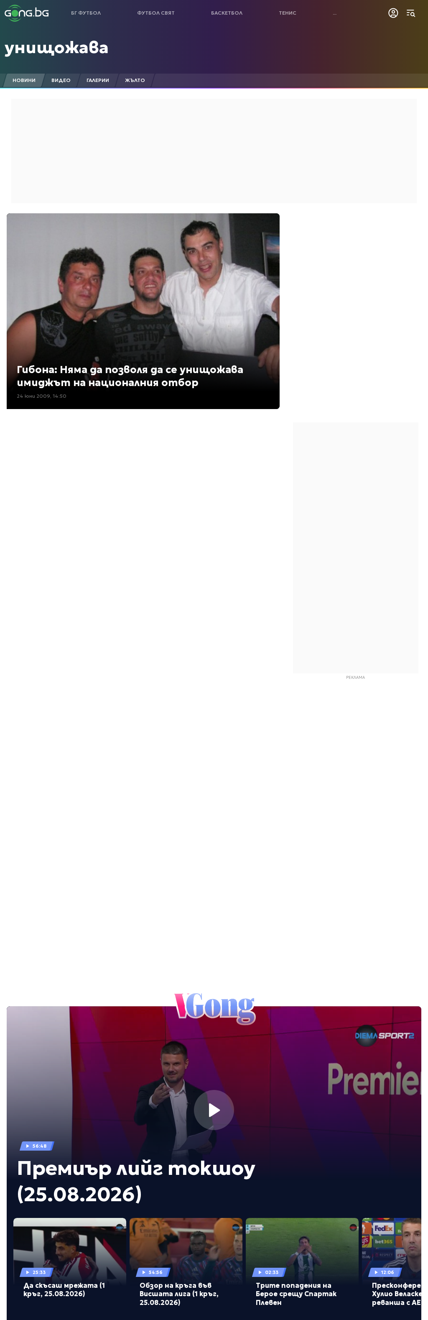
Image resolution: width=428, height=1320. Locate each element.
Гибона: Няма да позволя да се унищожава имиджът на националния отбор (130, 376)
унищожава (57, 47)
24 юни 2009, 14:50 (41, 396)
